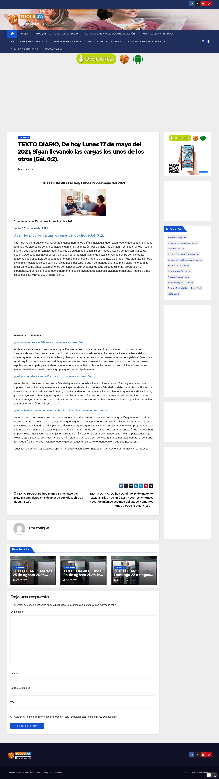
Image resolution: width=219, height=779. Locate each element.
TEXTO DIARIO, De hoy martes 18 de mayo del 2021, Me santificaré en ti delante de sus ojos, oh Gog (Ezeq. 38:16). (48, 497)
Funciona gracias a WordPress (21, 773)
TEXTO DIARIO (53, 49)
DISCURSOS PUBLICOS (24, 49)
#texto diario (27, 169)
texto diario (173, 294)
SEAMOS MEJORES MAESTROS (29, 41)
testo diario (196, 288)
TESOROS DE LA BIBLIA (68, 41)
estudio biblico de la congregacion (185, 260)
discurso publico (176, 248)
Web (12, 702)
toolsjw (42, 528)
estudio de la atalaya (178, 265)
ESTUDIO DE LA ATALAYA (104, 41)
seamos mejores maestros (180, 282)
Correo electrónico (20, 688)
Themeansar (57, 773)
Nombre (15, 673)
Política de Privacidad (200, 773)
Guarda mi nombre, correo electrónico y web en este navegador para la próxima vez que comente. (65, 717)
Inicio (24, 33)
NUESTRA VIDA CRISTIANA (157, 33)
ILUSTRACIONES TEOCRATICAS (146, 41)
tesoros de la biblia (177, 288)
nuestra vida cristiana (178, 277)
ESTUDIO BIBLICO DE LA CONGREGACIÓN (110, 33)
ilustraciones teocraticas (179, 271)
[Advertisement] (109, 100)
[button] (203, 41)
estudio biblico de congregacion (183, 254)
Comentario (17, 612)
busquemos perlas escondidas (182, 243)
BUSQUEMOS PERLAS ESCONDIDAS (57, 33)
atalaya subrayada (177, 237)
